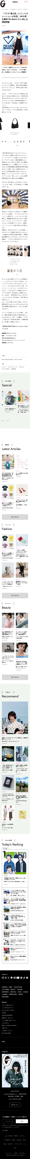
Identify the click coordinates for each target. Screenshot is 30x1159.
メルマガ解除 (5, 1130)
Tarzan (24, 1140)
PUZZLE (20, 994)
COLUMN (4, 994)
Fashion (6, 9)
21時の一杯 (4, 1028)
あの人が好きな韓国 (6, 1033)
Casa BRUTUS (7, 1140)
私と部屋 (4, 1012)
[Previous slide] (13, 145)
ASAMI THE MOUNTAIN (7, 1015)
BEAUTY (13, 989)
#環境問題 (13, 369)
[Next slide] (17, 145)
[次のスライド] (5, 420)
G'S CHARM (5, 989)
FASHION (4, 987)
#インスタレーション (13, 367)
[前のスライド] (3, 420)
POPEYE (16, 1136)
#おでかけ (22, 367)
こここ (25, 1144)
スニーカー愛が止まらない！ (8, 1005)
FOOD (19, 992)
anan (6, 1136)
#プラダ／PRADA (5, 369)
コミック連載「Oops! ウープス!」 (9, 1020)
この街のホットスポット (7, 1030)
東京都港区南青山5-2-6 (10, 338)
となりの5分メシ (5, 1023)
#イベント (4, 367)
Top (2, 9)
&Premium (19, 1140)
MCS (15, 1148)
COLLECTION (18, 987)
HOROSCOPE (13, 994)
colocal (4, 1144)
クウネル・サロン (18, 1144)
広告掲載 (15, 1153)
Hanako (13, 1140)
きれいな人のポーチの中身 (7, 1010)
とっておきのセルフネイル (7, 1007)
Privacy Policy (22, 1153)
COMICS (25, 992)
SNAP (10, 987)
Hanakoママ (10, 1144)
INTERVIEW (5, 992)
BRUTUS (10, 1136)
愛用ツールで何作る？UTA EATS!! (9, 1025)
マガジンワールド (8, 1153)
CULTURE (19, 989)
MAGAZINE (5, 997)
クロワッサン (22, 1136)
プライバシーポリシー (18, 1125)
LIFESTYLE (13, 992)
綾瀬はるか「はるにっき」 (7, 1017)
